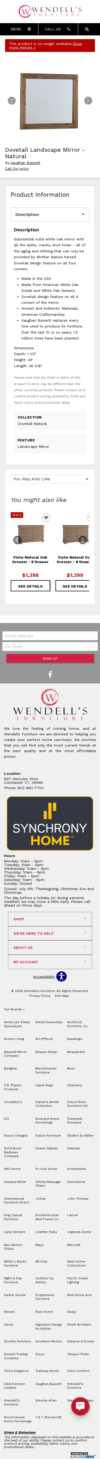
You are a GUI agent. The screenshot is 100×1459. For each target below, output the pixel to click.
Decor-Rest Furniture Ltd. (77, 1104)
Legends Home (79, 1232)
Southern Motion (48, 1341)
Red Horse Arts (79, 1295)
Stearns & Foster (80, 1341)
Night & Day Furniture (13, 1280)
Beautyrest (76, 1052)
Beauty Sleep (46, 1052)
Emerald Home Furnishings (47, 1120)
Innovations (76, 1182)
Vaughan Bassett (25, 163)
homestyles (76, 1169)
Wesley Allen (46, 1400)
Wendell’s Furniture (12, 1402)
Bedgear (10, 1068)
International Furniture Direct (16, 1200)
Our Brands (14, 1009)
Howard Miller (15, 1182)
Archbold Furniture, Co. (77, 1024)
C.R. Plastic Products (13, 1087)
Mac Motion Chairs (13, 1247)
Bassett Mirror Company (15, 1054)
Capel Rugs (44, 1085)
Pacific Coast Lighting (77, 1280)
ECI (6, 1119)
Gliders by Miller (80, 1135)
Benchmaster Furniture (46, 1070)
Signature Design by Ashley (48, 1326)
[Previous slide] (17, 540)
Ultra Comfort (78, 1371)
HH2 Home (12, 1169)
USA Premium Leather (14, 1386)
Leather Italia (46, 1232)
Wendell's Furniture (75, 1386)
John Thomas (78, 1198)
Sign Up (50, 658)
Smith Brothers (79, 1324)
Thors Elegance (16, 1371)
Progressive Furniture (44, 1297)
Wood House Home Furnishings (18, 1419)
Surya (39, 1354)
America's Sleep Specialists (17, 1024)
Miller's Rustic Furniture (15, 1263)
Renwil (9, 1312)
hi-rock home (46, 1169)
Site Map (62, 996)
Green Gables (46, 1148)
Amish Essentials (49, 1022)
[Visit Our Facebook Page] (50, 675)
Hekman (73, 1148)
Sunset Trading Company (15, 1356)
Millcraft (73, 1245)
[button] (88, 101)
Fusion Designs (16, 1135)
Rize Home (44, 1312)
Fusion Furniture (48, 1135)
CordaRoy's (13, 1102)
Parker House (15, 1295)
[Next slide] (83, 540)
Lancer (72, 1215)
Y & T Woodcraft (48, 1417)
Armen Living (14, 1039)
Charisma (74, 1085)
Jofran (40, 1198)
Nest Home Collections (76, 1263)
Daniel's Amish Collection (47, 1104)
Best (71, 1068)
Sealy (71, 1312)
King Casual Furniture (13, 1217)
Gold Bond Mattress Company (12, 1152)
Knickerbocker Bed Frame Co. (47, 1217)
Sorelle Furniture (17, 1341)
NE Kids (41, 1261)
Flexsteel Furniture (74, 1120)
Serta (8, 1324)
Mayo (39, 1245)
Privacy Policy (40, 996)
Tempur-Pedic (78, 1354)
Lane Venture (14, 1232)
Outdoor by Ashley (44, 1280)
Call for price (17, 168)
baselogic (75, 1039)
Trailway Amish (47, 1371)
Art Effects (44, 1039)
